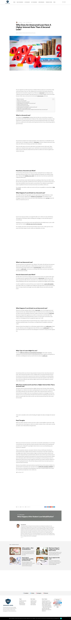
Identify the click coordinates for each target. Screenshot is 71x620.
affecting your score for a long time (34, 224)
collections (51, 313)
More (22, 537)
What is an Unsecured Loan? (22, 104)
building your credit (29, 175)
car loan (47, 198)
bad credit (38, 310)
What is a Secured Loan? (21, 100)
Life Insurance (33, 603)
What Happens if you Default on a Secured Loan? (26, 103)
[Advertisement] (31, 11)
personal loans (37, 267)
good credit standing (48, 283)
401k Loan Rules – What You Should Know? (27, 548)
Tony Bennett (20, 22)
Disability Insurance (22, 600)
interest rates (40, 95)
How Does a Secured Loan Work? (23, 102)
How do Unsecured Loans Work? (23, 105)
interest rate (41, 278)
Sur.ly (59, 605)
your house (36, 142)
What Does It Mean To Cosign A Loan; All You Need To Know (54, 549)
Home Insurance (33, 602)
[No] (69, 618)
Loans (24, 22)
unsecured (41, 92)
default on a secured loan (36, 196)
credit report (46, 327)
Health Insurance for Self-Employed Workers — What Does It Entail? (46, 606)
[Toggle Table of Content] (53, 99)
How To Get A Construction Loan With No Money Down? (27, 559)
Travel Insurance (22, 604)
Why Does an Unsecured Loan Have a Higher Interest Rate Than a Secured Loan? (32, 109)
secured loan (26, 117)
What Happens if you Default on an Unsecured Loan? (27, 107)
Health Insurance (33, 600)
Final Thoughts (20, 110)
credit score (44, 355)
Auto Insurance (33, 604)
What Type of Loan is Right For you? (24, 108)
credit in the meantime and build (45, 466)
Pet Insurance (21, 602)
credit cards (23, 269)
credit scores (48, 326)
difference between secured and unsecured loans (31, 352)
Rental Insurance (22, 603)
